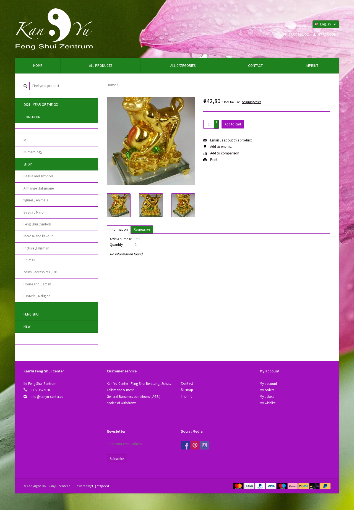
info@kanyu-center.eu (47, 396)
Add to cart (233, 124)
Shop (28, 164)
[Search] (25, 86)
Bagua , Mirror (34, 212)
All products (100, 65)
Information (119, 229)
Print (213, 159)
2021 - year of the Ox (41, 104)
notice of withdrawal (122, 403)
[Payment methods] (238, 485)
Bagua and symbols (38, 176)
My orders (267, 390)
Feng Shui (31, 314)
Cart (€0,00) (299, 34)
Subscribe (117, 458)
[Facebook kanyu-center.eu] (185, 445)
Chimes (29, 260)
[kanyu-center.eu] (54, 28)
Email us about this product (230, 140)
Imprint (312, 65)
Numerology (33, 152)
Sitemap (187, 389)
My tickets (267, 396)
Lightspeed (100, 486)
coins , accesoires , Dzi (40, 272)
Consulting (33, 117)
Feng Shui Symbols (37, 224)
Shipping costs (251, 102)
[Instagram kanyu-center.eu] (204, 445)
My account (328, 34)
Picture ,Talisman (36, 248)
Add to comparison (224, 153)
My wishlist (267, 403)
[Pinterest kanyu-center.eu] (195, 445)
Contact (255, 65)
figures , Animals (36, 200)
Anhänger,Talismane (39, 188)
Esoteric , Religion (37, 296)
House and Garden (37, 284)
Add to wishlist (220, 146)
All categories (183, 65)
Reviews (142, 229)
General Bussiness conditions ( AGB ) (133, 396)
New (27, 326)
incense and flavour (38, 236)
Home (37, 65)
